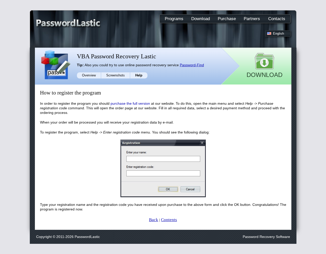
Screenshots (115, 75)
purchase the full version (130, 103)
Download (200, 18)
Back (153, 219)
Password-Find (192, 65)
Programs (174, 18)
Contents (169, 219)
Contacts (276, 18)
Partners (252, 18)
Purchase (227, 18)
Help (138, 75)
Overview (89, 75)
